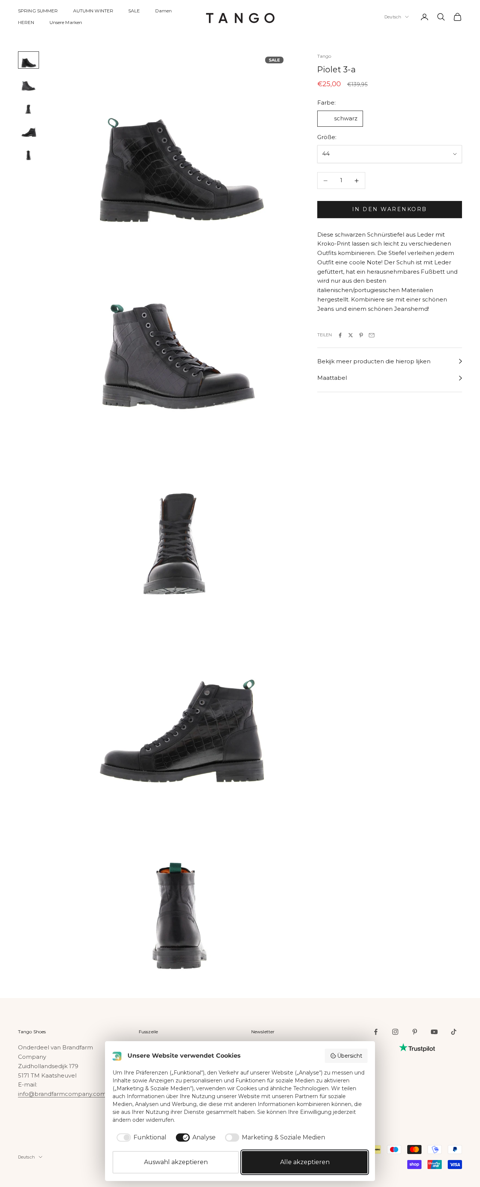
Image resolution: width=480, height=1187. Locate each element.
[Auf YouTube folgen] (434, 1032)
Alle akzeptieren (305, 1162)
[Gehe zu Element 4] (28, 129)
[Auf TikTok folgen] (454, 1032)
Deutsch (392, 16)
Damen (163, 10)
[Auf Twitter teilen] (351, 335)
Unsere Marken (66, 22)
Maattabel (332, 378)
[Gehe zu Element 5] (28, 152)
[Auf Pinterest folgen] (414, 1032)
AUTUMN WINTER (93, 10)
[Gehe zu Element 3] (28, 106)
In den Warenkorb (389, 209)
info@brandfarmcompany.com (62, 1093)
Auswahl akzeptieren (176, 1162)
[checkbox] (140, 1137)
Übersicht (349, 1055)
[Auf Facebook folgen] (376, 1032)
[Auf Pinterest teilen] (361, 335)
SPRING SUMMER (38, 10)
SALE (134, 10)
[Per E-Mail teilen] (372, 335)
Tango (324, 56)
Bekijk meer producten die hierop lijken (373, 361)
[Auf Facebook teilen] (340, 335)
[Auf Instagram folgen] (395, 1032)
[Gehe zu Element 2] (28, 83)
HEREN (26, 22)
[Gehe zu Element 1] (28, 60)
